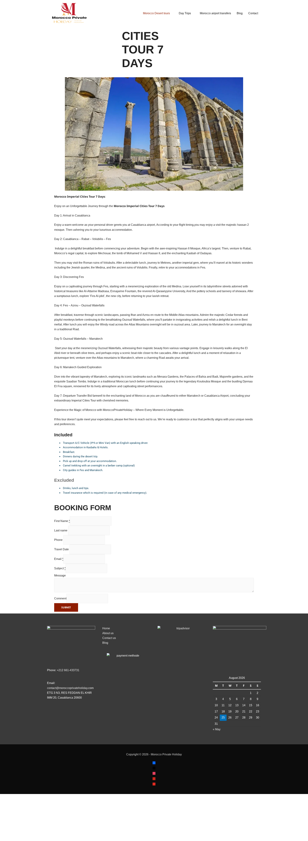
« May (216, 729)
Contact (219, 13)
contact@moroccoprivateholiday (67, 687)
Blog (206, 13)
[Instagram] (154, 773)
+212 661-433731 (68, 670)
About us (108, 633)
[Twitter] (154, 767)
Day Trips (151, 13)
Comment (60, 598)
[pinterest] (154, 778)
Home (106, 628)
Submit (66, 607)
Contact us (109, 637)
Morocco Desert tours (122, 13)
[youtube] (154, 783)
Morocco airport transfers (181, 13)
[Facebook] (154, 762)
